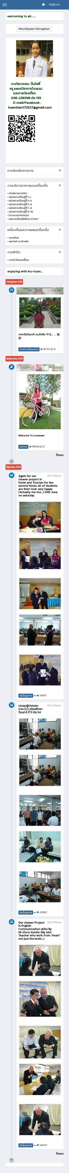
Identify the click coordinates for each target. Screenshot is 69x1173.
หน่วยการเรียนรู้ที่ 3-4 (20, 201)
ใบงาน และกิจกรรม (19, 215)
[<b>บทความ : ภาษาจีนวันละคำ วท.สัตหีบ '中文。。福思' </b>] (40, 312)
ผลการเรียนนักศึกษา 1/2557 (24, 219)
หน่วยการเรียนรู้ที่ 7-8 (20, 208)
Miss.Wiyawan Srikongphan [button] (34, 29)
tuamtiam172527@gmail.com (30, 107)
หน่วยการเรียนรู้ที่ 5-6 (20, 204)
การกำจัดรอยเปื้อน (19, 260)
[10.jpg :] (34, 58)
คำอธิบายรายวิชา (18, 193)
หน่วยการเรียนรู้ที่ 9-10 (21, 212)
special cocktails (19, 241)
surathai (14, 238)
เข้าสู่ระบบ (54, 4)
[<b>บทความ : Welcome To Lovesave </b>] (40, 401)
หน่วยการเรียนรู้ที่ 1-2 (20, 197)
